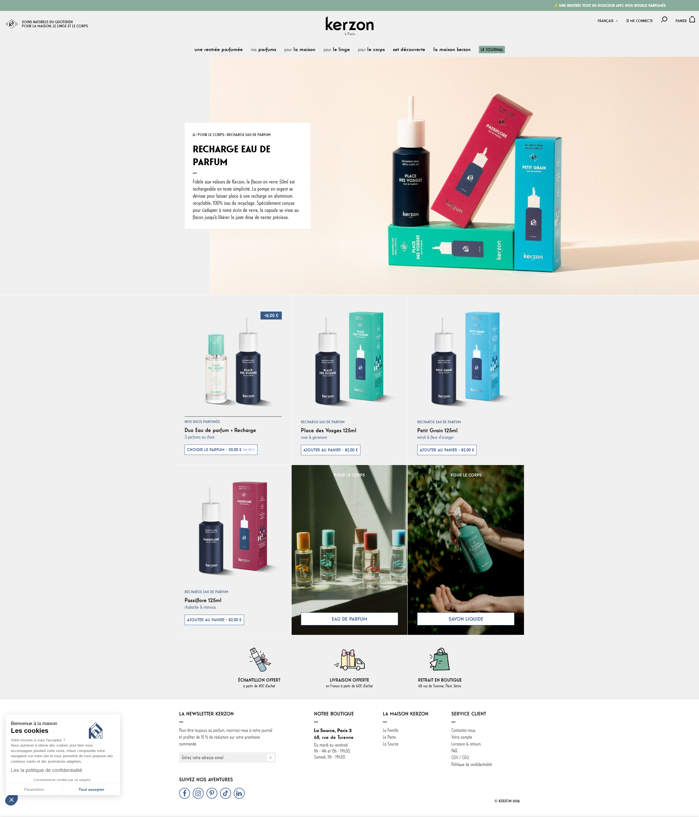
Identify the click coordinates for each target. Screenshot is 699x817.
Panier (681, 20)
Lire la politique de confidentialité (46, 770)
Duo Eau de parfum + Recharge (220, 430)
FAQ (454, 750)
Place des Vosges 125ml (328, 430)
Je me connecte (639, 20)
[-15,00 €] (233, 359)
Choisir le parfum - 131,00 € (221, 449)
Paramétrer (34, 789)
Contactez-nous (463, 730)
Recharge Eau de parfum (323, 422)
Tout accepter (91, 789)
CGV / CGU (460, 757)
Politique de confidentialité (471, 764)
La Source (390, 744)
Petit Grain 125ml (437, 430)
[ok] (270, 757)
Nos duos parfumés (202, 421)
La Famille (390, 730)
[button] (11, 799)
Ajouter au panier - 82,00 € (330, 450)
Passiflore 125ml (203, 600)
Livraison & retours (466, 744)
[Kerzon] (350, 25)
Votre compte (461, 737)
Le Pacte (389, 737)
